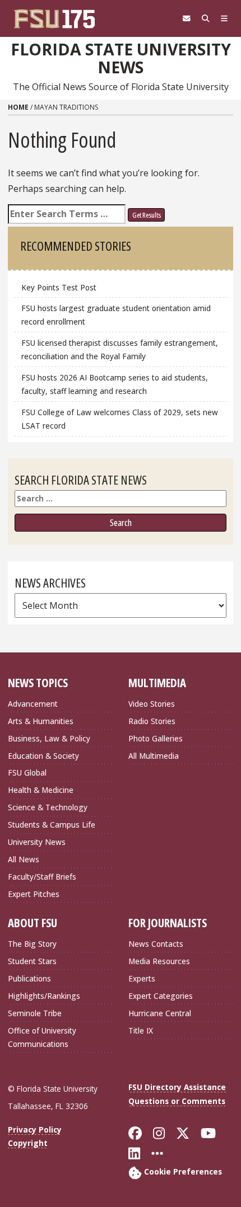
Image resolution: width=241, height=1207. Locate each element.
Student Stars (32, 961)
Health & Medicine (40, 790)
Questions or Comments (176, 1101)
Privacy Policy (35, 1129)
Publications (29, 978)
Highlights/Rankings (44, 995)
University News (37, 842)
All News (23, 859)
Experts (141, 978)
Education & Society (43, 755)
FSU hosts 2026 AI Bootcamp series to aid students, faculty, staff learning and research (114, 384)
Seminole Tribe (35, 1013)
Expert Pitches (33, 894)
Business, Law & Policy (49, 738)
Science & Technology (47, 807)
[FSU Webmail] (186, 18)
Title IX (140, 1030)
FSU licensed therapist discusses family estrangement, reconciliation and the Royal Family (119, 349)
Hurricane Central (159, 1013)
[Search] (205, 18)
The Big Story (32, 943)
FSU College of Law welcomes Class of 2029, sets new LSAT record (119, 419)
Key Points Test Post (58, 287)
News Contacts (155, 943)
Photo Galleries (155, 738)
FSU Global (27, 772)
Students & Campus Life (51, 824)
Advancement (33, 703)
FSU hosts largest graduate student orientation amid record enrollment (116, 315)
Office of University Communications (42, 1037)
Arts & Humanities (40, 721)
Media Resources (159, 961)
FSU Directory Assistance (177, 1087)
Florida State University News (121, 58)
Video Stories (151, 703)
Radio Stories (151, 721)
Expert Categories (160, 995)
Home (18, 107)
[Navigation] (224, 18)
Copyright (28, 1143)
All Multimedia (153, 755)
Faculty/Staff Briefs (42, 876)
